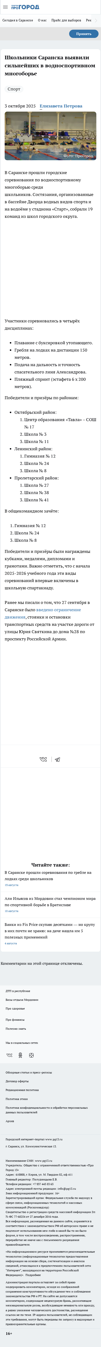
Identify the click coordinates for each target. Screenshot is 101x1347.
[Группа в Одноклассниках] (20, 1055)
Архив (10, 1121)
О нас (42, 20)
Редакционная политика (22, 1090)
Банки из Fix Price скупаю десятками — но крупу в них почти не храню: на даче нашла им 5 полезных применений (50, 933)
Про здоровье (15, 1008)
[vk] (43, 759)
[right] (96, 20)
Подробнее (33, 1275)
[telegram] (59, 759)
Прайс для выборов (66, 20)
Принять (83, 34)
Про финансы (15, 1019)
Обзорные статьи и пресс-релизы (29, 1072)
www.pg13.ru (54, 1139)
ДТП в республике (18, 991)
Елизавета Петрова (61, 106)
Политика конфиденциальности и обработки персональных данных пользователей (47, 1110)
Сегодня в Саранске (17, 20)
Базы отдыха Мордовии (22, 999)
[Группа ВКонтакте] (9, 1055)
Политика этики (17, 1099)
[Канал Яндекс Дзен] (31, 1055)
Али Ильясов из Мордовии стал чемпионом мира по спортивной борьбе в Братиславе (50, 904)
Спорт (14, 89)
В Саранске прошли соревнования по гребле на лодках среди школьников (48, 878)
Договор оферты (17, 1081)
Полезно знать (16, 1028)
